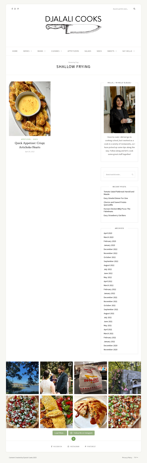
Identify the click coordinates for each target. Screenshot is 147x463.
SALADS (88, 51)
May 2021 (108, 325)
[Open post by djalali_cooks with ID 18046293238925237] (22, 378)
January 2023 (109, 245)
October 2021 (110, 305)
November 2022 (110, 253)
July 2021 (108, 317)
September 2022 (111, 261)
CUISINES (55, 51)
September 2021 (111, 309)
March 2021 (108, 333)
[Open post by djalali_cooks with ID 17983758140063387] (56, 412)
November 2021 (110, 301)
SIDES (99, 51)
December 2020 (110, 345)
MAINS (40, 51)
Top (135, 457)
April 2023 (108, 233)
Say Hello (127, 51)
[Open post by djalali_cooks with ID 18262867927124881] (22, 412)
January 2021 (109, 341)
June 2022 (108, 273)
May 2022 (108, 277)
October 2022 (110, 257)
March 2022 (108, 285)
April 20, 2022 (29, 151)
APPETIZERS (73, 51)
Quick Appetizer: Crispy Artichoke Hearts (30, 145)
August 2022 (109, 265)
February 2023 (110, 241)
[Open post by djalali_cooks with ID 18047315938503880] (90, 378)
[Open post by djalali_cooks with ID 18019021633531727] (90, 412)
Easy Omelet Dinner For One (116, 198)
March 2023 (108, 237)
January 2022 (109, 293)
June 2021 (108, 321)
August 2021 (109, 313)
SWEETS (110, 51)
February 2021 (110, 337)
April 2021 (108, 329)
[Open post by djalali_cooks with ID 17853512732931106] (124, 378)
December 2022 (110, 249)
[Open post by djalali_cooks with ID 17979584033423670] (56, 378)
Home (15, 51)
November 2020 (110, 349)
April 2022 (108, 281)
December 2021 (110, 297)
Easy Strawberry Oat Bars (115, 215)
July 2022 (108, 269)
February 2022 (110, 289)
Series (26, 51)
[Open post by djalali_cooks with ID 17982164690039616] (124, 412)
